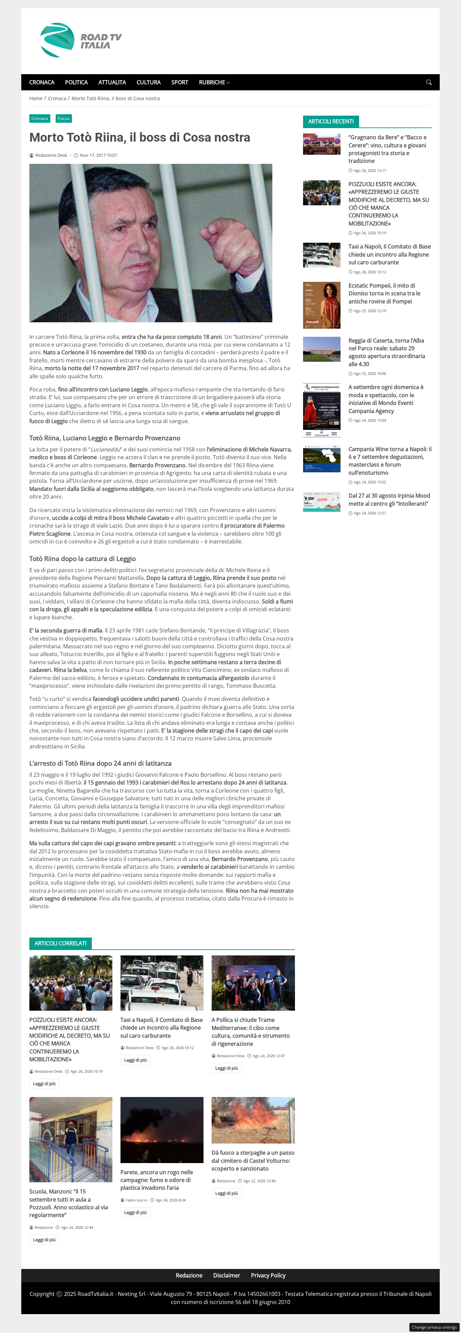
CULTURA (149, 82)
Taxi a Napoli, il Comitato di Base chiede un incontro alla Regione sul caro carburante (161, 1027)
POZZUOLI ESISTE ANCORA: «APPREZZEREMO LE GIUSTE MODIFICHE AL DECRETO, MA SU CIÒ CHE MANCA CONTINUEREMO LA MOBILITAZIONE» (69, 1039)
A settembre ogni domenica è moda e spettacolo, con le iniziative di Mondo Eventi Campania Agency (386, 399)
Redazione (189, 1275)
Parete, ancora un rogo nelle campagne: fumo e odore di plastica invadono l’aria (156, 1180)
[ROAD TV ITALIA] (80, 40)
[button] (429, 82)
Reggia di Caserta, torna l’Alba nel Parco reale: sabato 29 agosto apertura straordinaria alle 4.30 (387, 352)
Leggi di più (44, 1083)
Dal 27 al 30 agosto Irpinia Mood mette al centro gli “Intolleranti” (389, 499)
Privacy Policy (268, 1275)
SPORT (179, 82)
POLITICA (76, 82)
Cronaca (39, 118)
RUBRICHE (212, 82)
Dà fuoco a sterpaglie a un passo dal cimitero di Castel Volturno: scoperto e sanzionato (253, 1160)
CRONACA (41, 82)
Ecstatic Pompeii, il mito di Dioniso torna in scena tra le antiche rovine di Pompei (385, 293)
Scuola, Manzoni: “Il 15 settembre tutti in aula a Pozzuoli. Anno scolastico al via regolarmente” (68, 1203)
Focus (64, 118)
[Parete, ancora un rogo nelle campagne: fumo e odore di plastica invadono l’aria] (162, 1130)
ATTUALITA (112, 82)
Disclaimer (226, 1275)
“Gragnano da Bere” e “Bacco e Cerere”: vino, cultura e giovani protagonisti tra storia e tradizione (388, 149)
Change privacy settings (434, 1327)
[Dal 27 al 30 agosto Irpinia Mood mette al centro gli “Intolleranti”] (322, 502)
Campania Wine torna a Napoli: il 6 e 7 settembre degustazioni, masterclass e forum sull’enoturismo (390, 460)
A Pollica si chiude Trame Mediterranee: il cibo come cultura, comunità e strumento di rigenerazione (251, 1031)
